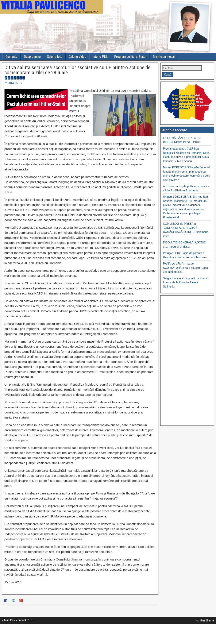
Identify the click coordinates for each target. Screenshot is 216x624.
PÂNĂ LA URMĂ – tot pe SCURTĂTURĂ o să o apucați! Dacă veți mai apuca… (185, 267)
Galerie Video (77, 57)
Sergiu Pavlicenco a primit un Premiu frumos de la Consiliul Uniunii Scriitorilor (185, 282)
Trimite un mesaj (164, 57)
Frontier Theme (205, 620)
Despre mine (32, 57)
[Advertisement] (187, 360)
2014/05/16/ (15, 83)
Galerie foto (54, 57)
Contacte (11, 57)
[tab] (6, 601)
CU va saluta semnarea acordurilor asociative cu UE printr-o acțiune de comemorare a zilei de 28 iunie (77, 70)
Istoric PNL (100, 57)
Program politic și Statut (130, 57)
